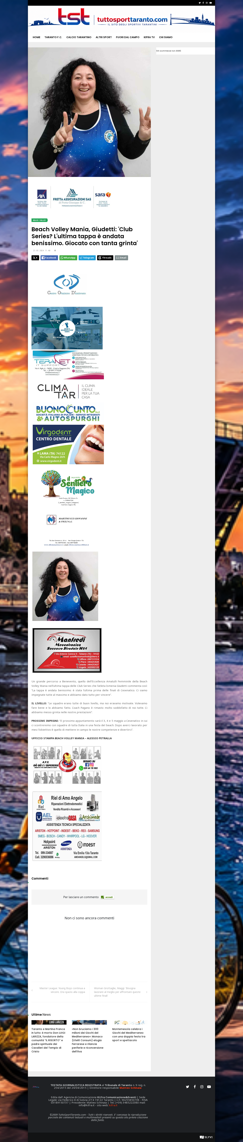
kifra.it (113, 1105)
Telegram (88, 257)
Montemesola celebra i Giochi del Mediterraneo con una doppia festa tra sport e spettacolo (128, 1034)
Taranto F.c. (53, 37)
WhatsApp (69, 257)
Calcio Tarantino (78, 37)
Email (123, 257)
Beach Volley (39, 220)
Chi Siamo (166, 37)
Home (36, 37)
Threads (107, 257)
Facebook (50, 257)
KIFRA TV (149, 37)
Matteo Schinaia (130, 1087)
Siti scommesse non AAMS (168, 51)
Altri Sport (104, 37)
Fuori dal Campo (127, 37)
